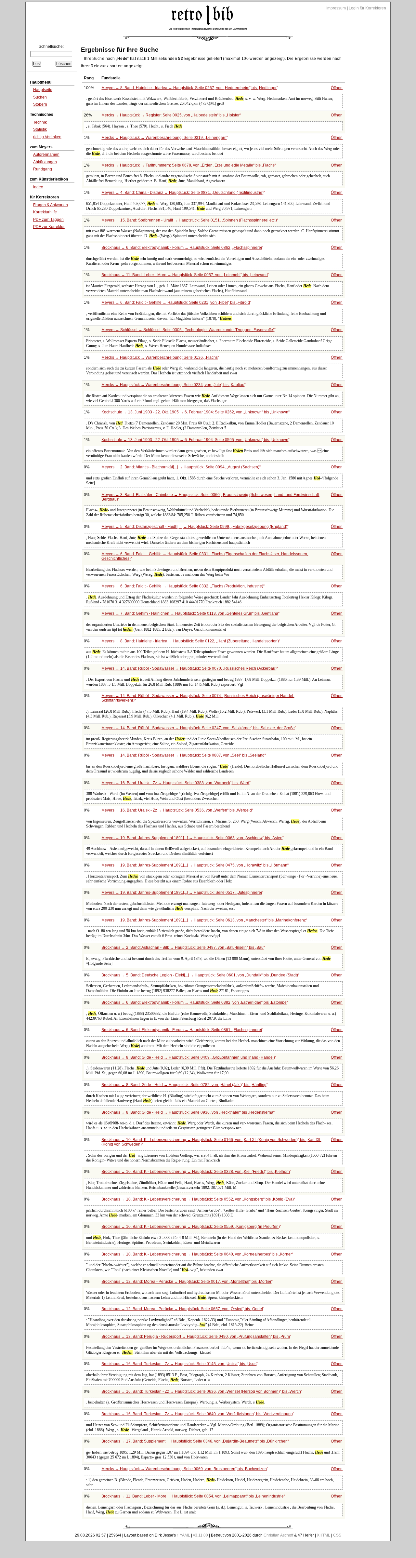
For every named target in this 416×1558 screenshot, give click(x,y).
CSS (337, 1535)
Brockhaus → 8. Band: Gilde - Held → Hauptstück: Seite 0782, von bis (183, 1084)
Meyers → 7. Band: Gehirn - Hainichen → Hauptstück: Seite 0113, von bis (189, 613)
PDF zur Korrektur (49, 226)
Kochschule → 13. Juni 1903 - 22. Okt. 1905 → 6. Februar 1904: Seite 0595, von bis (194, 439)
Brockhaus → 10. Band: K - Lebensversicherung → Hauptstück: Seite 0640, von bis (196, 1254)
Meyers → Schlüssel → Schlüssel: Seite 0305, (187, 330)
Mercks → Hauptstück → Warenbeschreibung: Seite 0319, (164, 137)
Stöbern (40, 104)
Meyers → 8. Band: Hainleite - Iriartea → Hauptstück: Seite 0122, (190, 641)
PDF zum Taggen (48, 219)
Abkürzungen (45, 162)
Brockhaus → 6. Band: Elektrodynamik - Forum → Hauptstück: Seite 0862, (181, 247)
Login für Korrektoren (367, 8)
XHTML (323, 1535)
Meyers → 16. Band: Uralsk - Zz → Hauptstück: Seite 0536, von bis (176, 810)
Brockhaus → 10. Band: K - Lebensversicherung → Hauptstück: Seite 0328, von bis (195, 1171)
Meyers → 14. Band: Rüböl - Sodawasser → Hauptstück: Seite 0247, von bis (198, 728)
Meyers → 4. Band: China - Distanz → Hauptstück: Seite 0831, (182, 192)
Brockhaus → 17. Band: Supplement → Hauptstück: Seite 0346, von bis (194, 1441)
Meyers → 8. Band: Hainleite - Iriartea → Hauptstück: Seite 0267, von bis (189, 88)
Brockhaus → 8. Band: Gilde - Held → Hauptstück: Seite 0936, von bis (187, 1112)
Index (38, 187)
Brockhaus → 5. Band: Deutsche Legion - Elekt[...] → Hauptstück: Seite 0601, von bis (199, 975)
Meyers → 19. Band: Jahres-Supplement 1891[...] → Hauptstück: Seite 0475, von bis (194, 865)
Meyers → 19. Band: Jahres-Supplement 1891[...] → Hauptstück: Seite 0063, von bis (191, 838)
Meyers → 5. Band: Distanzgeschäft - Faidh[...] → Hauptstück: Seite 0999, (194, 526)
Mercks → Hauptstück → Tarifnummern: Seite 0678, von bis (188, 165)
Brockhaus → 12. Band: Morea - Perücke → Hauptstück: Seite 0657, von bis (182, 1309)
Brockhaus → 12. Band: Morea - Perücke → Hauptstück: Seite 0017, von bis (186, 1281)
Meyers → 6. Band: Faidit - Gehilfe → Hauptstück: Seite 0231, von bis (175, 302)
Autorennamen (46, 154)
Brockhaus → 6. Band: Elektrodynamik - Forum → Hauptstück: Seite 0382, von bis (194, 1002)
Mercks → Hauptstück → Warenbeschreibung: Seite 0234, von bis (172, 385)
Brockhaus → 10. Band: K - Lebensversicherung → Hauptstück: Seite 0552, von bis (197, 1199)
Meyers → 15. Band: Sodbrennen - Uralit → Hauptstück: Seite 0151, (189, 220)
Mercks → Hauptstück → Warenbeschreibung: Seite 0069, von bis (184, 1469)
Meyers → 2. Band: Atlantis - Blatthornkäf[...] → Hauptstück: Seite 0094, (180, 467)
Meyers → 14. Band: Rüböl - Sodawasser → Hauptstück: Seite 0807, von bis (183, 755)
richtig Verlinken (47, 137)
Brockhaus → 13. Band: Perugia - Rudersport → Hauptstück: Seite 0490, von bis (195, 1336)
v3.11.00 (200, 1535)
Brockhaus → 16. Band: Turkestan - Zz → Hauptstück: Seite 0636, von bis (201, 1391)
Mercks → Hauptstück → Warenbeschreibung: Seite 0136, (159, 357)
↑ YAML (183, 1535)
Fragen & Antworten (50, 205)
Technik (40, 122)
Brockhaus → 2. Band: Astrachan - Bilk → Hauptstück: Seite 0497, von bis (182, 947)
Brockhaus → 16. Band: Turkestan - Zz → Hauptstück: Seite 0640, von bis (197, 1414)
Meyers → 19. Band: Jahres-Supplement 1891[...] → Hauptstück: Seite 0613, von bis (203, 920)
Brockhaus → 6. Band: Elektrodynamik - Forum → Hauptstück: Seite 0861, (181, 1029)
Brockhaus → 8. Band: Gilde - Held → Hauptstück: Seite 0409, (188, 1057)
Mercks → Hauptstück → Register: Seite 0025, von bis (170, 115)
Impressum (336, 8)
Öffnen (337, 88)
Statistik (40, 129)
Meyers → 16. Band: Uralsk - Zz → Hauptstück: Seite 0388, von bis (175, 783)
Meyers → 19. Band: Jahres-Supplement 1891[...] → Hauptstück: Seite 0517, (181, 892)
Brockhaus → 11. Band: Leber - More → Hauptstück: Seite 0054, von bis (192, 1496)
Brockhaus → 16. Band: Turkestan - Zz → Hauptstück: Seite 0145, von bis (178, 1364)
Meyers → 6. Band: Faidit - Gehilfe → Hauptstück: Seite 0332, (182, 586)
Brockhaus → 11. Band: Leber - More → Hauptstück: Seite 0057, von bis (184, 275)
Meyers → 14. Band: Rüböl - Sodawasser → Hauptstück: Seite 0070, (189, 668)
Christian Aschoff (278, 1535)
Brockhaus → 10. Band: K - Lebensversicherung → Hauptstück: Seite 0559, (190, 1226)
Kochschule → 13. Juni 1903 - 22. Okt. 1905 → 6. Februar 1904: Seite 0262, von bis (194, 412)
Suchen (40, 97)
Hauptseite (42, 89)
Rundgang (42, 169)
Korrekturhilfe (45, 212)
